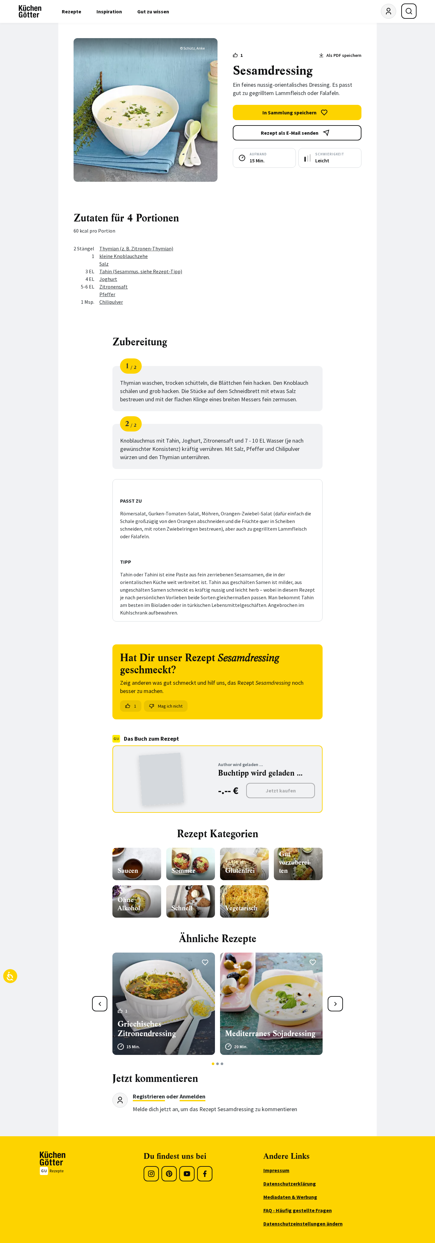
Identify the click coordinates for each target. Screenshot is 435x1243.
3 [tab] (222, 1064)
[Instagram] (151, 1173)
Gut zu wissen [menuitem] (153, 11)
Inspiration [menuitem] (109, 11)
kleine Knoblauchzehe (123, 256)
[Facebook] (204, 1173)
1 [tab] (213, 1064)
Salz (104, 264)
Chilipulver (111, 302)
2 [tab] (218, 1064)
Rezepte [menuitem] (71, 11)
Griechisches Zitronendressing (147, 1029)
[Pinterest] (169, 1173)
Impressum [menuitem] (276, 1170)
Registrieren (149, 1096)
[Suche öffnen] (409, 11)
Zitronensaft (113, 286)
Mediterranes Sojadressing (270, 1034)
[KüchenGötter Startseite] (30, 11)
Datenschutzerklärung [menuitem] (289, 1183)
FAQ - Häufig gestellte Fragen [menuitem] (297, 1210)
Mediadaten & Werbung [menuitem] (290, 1197)
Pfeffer (107, 294)
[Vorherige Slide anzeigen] (99, 1003)
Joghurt (108, 279)
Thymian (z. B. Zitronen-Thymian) (136, 248)
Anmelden (192, 1096)
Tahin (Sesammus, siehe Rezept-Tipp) (140, 271)
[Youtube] (187, 1173)
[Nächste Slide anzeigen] (335, 1003)
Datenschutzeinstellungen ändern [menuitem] (303, 1223)
